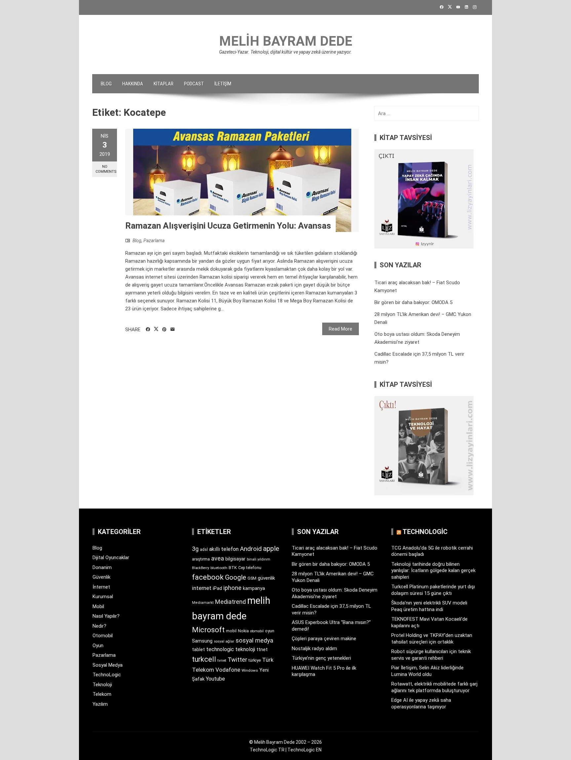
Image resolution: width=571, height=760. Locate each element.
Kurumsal (103, 597)
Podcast (194, 84)
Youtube (215, 679)
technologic (220, 649)
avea (217, 558)
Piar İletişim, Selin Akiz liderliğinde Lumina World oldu (427, 671)
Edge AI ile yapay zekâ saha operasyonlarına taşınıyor (421, 703)
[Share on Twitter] (156, 329)
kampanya (254, 588)
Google (235, 577)
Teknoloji (102, 685)
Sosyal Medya (108, 665)
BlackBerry (200, 568)
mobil (231, 631)
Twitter (237, 659)
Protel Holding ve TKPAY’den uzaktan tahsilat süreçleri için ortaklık (431, 638)
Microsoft (208, 629)
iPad (217, 588)
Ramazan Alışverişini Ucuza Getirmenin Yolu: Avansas (228, 226)
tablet (198, 649)
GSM (251, 578)
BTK (233, 567)
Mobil (98, 606)
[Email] (173, 329)
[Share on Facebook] (148, 329)
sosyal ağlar (224, 641)
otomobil (257, 631)
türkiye (254, 660)
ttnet (262, 649)
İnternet (101, 587)
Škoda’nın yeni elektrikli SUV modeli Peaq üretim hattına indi (429, 606)
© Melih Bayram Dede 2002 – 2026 (285, 742)
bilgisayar (235, 558)
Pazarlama (154, 240)
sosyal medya (254, 640)
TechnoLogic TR (267, 749)
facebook (208, 577)
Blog (106, 84)
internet (201, 588)
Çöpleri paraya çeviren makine (324, 639)
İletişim (222, 84)
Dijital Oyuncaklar (111, 557)
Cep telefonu (249, 567)
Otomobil (103, 636)
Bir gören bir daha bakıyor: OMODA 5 (413, 302)
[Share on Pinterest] (164, 329)
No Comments (106, 169)
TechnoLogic (107, 675)
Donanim (102, 567)
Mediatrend (230, 601)
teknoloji (245, 649)
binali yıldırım (258, 559)
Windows (250, 670)
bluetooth (218, 567)
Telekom (102, 694)
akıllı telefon (224, 549)
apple (271, 549)
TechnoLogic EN (304, 749)
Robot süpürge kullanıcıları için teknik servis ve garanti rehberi (431, 654)
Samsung (202, 641)
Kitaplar (163, 84)
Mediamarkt (203, 603)
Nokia (243, 630)
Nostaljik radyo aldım (314, 648)
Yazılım (100, 704)
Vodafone (227, 669)
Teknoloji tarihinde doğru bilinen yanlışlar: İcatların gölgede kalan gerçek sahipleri (433, 570)
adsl (204, 549)
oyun (269, 630)
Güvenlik (101, 577)
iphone (232, 587)
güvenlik (266, 578)
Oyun (98, 645)
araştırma (201, 559)
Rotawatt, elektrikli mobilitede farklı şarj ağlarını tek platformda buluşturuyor (434, 687)
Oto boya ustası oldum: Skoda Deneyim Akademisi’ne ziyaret (334, 593)
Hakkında (132, 84)
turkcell (204, 659)
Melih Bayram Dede (285, 41)
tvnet (221, 660)
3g (195, 548)
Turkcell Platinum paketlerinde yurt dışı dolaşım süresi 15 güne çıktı (433, 590)
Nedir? (99, 626)
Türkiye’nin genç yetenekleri (321, 658)
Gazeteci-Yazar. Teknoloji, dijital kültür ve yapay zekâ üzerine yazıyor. (285, 52)
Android (251, 549)
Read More (340, 329)
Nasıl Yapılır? (106, 616)
